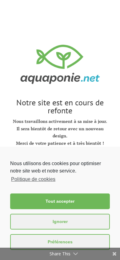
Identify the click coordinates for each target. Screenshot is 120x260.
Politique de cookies (33, 179)
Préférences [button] (60, 241)
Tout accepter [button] (60, 201)
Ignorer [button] (60, 221)
